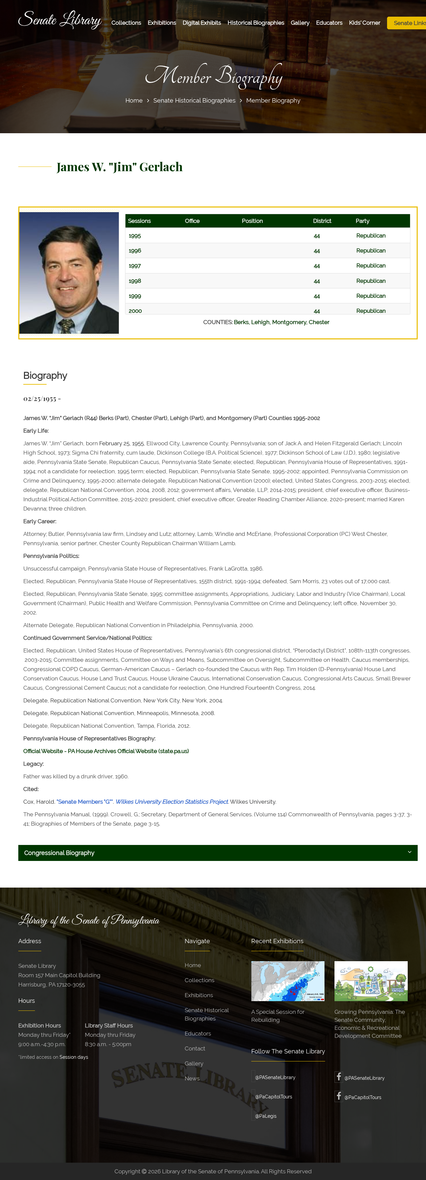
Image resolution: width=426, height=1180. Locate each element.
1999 (135, 295)
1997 (135, 265)
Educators (329, 22)
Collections (126, 22)
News (192, 1078)
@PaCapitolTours (273, 1096)
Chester (319, 322)
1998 (135, 280)
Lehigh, (261, 322)
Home (134, 100)
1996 (135, 250)
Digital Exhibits (202, 22)
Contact (195, 1048)
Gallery (300, 22)
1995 (135, 235)
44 (317, 235)
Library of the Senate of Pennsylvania (88, 921)
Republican (371, 235)
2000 (135, 310)
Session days (74, 1057)
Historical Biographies (256, 22)
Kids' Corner (364, 22)
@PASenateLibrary (275, 1077)
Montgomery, (290, 322)
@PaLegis (266, 1116)
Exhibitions (162, 22)
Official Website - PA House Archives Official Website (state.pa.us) (106, 751)
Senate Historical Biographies (194, 100)
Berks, (242, 322)
